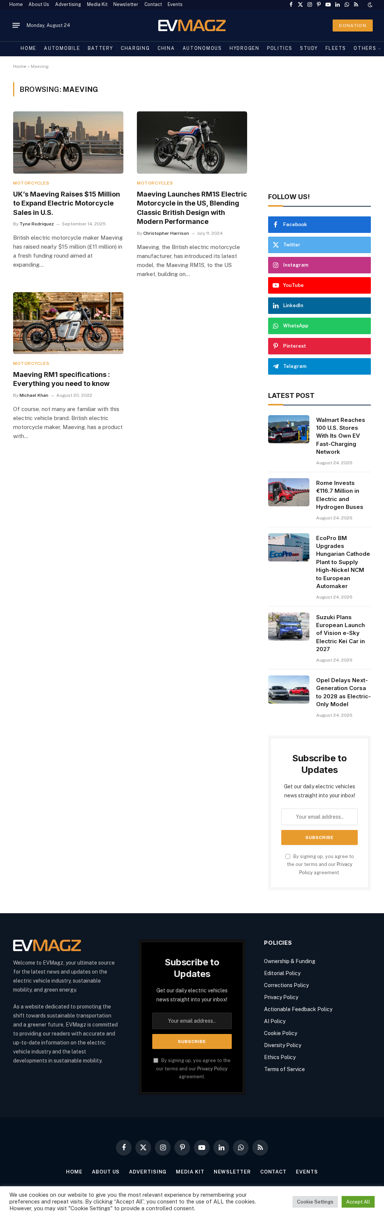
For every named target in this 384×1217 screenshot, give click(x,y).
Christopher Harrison (166, 233)
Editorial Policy (282, 973)
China (166, 48)
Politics (279, 48)
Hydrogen (245, 48)
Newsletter (125, 4)
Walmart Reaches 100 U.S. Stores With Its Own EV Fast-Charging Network (340, 436)
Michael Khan (34, 395)
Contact (153, 4)
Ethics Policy (280, 1057)
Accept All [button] (358, 1202)
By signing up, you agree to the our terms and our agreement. (320, 864)
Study (309, 48)
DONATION (352, 25)
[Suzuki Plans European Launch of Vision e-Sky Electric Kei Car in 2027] (288, 626)
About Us (38, 4)
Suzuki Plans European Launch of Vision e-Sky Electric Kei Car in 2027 (340, 633)
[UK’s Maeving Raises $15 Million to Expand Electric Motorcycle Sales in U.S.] (68, 142)
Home (16, 4)
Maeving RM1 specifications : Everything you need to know (61, 379)
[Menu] (16, 25)
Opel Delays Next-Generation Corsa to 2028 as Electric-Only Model (343, 692)
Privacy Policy (212, 1068)
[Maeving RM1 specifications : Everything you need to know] (68, 323)
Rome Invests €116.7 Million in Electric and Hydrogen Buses (339, 494)
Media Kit (97, 4)
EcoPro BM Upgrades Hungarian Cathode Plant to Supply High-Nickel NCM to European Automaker (343, 562)
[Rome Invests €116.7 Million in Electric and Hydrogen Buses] (288, 492)
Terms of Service (284, 1069)
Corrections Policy (286, 985)
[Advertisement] (319, 129)
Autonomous (202, 48)
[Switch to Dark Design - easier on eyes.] (369, 5)
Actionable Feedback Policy (298, 1009)
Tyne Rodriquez (37, 224)
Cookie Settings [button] (315, 1202)
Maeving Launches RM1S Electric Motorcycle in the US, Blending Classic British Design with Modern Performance (192, 207)
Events (175, 4)
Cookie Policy (280, 1033)
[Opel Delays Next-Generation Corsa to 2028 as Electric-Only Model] (288, 689)
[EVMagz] (192, 25)
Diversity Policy (282, 1045)
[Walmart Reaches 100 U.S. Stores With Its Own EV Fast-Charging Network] (288, 429)
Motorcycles (31, 183)
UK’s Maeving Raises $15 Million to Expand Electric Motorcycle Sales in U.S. (66, 203)
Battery (100, 48)
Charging (135, 48)
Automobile (62, 48)
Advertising (68, 4)
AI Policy (274, 1021)
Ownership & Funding (289, 961)
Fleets (336, 48)
